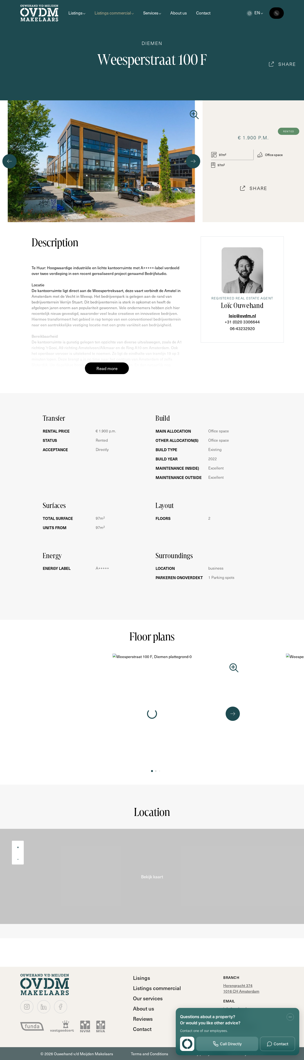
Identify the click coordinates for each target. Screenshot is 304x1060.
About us (178, 13)
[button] (101, 219)
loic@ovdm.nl (242, 315)
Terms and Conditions (149, 1053)
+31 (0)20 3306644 (242, 322)
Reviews (143, 1018)
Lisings (141, 978)
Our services (148, 998)
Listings (75, 13)
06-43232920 (242, 328)
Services (150, 13)
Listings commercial (113, 13)
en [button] (257, 13)
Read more (107, 368)
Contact (203, 13)
